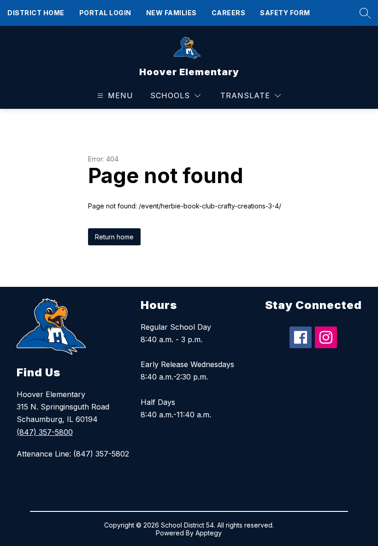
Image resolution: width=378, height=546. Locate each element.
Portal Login (105, 13)
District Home (36, 13)
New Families (171, 13)
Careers (229, 13)
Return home (114, 237)
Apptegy (208, 533)
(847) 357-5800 (45, 432)
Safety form (285, 13)
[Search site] (363, 12)
